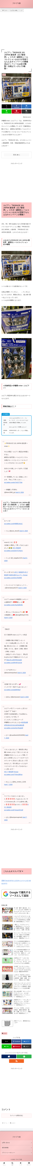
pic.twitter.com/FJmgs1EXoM (13, 810)
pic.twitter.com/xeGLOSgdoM (13, 728)
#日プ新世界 (17, 548)
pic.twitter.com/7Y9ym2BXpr (13, 774)
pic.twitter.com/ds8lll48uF (12, 690)
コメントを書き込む (16, 1115)
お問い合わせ (6, 1142)
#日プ (16, 572)
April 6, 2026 (19, 492)
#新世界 (21, 572)
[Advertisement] (16, 28)
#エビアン (19, 575)
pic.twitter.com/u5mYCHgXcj (13, 550)
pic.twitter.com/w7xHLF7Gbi (13, 482)
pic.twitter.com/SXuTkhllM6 (13, 578)
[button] (26, 111)
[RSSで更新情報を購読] (16, 1061)
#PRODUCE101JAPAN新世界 (14, 725)
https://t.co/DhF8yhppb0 (14, 660)
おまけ (5, 1033)
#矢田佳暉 (24, 722)
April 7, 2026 (8, 784)
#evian (25, 575)
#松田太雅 (12, 575)
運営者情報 (5, 1147)
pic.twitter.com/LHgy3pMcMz (13, 605)
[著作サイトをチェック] (8, 1056)
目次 (14, 155)
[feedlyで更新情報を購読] (24, 1056)
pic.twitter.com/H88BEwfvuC (13, 523)
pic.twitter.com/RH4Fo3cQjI (13, 662)
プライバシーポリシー (8, 1152)
